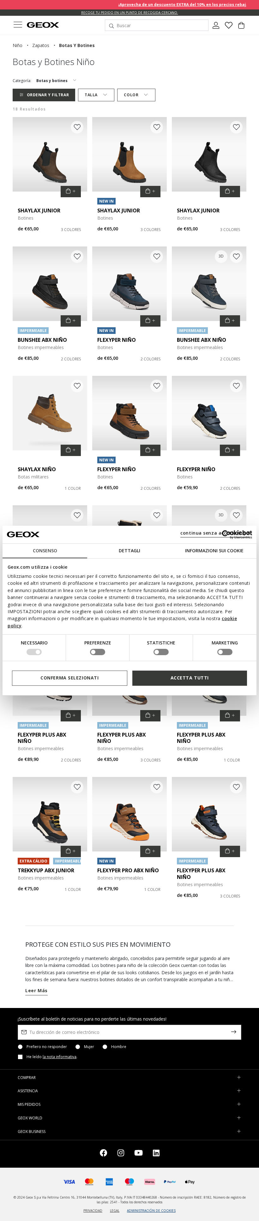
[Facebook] (103, 1154)
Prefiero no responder (47, 1046)
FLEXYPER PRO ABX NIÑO (128, 870)
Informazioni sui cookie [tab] (214, 550)
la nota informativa (59, 1056)
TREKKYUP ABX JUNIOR (46, 870)
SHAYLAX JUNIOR (39, 210)
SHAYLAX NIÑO (37, 469)
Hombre (118, 1046)
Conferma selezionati (69, 678)
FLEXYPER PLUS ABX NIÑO (42, 738)
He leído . (52, 1056)
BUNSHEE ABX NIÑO (42, 339)
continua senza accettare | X (215, 533)
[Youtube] (138, 1154)
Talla (91, 95)
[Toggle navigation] (18, 25)
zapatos (40, 45)
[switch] (97, 652)
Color (131, 95)
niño (17, 45)
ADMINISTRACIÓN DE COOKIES (151, 1210)
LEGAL (114, 1210)
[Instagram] (120, 1154)
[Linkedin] (156, 1154)
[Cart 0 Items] (241, 28)
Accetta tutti (190, 678)
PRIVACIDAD (92, 1210)
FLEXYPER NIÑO (116, 339)
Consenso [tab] (45, 550)
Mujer (89, 1046)
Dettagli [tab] (129, 550)
